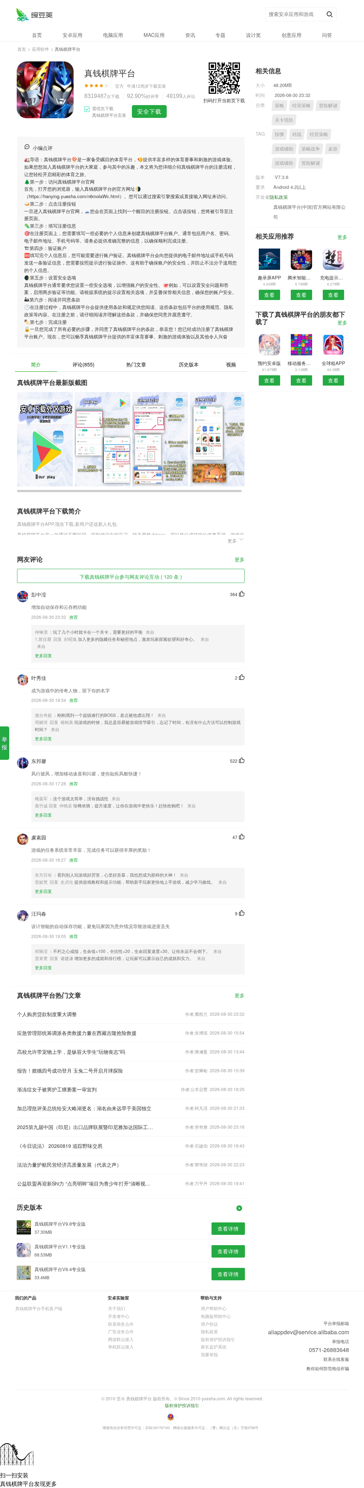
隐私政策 (278, 197)
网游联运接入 (121, 1339)
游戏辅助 (284, 148)
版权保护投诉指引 (218, 1339)
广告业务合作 (121, 1331)
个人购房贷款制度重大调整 (47, 1014)
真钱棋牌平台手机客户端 (38, 1308)
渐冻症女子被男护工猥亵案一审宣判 (57, 1089)
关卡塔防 (284, 119)
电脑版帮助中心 (216, 1316)
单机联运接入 (121, 1346)
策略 (279, 105)
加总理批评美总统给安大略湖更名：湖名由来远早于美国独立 (84, 1108)
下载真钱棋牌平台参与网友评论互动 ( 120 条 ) (131, 576)
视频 (231, 364)
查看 (269, 294)
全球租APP (333, 363)
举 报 (4, 743)
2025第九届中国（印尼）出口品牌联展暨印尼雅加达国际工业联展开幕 (85, 1126)
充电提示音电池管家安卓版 (333, 277)
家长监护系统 (213, 1346)
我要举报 (209, 1354)
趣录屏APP (269, 277)
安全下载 (149, 111)
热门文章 (136, 364)
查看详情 (228, 1228)
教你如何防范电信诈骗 (327, 1368)
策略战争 (310, 148)
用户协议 (209, 1324)
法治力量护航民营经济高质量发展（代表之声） (69, 1164)
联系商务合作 (121, 1324)
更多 (240, 559)
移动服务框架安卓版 (301, 363)
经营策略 (301, 105)
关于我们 (116, 1308)
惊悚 (279, 134)
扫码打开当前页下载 (224, 100)
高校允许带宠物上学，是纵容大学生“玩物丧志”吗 (71, 1051)
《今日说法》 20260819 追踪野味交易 (59, 1145)
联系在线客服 (336, 1359)
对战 (296, 134)
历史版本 (189, 364)
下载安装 (157, 86)
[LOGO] (34, 14)
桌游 (332, 148)
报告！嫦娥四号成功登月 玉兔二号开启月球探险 (70, 1070)
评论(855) (84, 364)
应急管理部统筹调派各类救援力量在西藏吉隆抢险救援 (76, 1032)
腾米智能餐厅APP (301, 277)
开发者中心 (118, 1316)
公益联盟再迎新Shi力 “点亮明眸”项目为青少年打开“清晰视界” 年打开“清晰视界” (85, 1183)
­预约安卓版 (269, 363)
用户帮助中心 (213, 1308)
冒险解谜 (328, 105)
